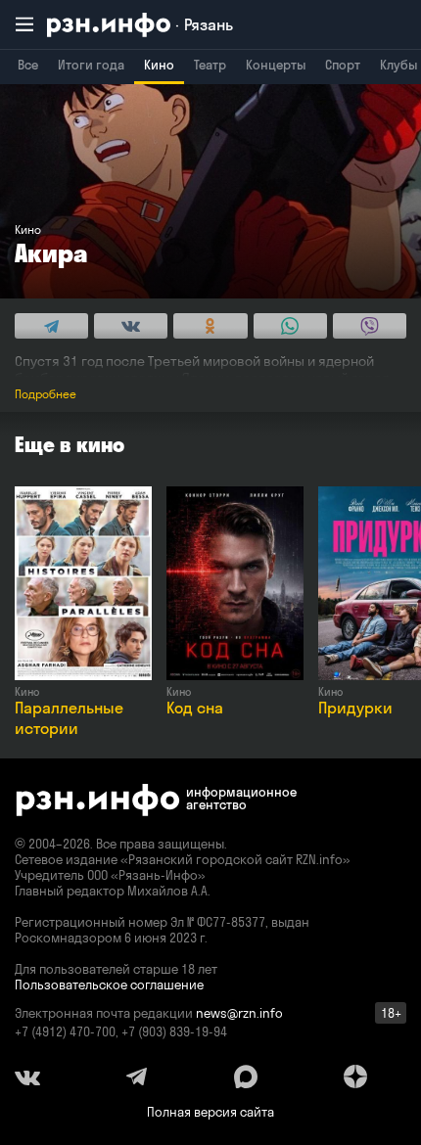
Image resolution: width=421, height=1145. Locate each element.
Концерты (275, 64)
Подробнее (45, 394)
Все (28, 64)
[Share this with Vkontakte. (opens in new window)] (130, 326)
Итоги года (91, 64)
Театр (210, 64)
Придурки (355, 707)
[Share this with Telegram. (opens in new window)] (51, 326)
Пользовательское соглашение (109, 984)
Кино (159, 64)
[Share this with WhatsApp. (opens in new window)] (290, 326)
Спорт (342, 64)
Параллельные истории (69, 718)
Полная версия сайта (210, 1112)
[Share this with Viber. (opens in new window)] (369, 326)
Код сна (194, 707)
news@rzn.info (239, 1013)
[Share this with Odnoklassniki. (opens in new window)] (210, 326)
